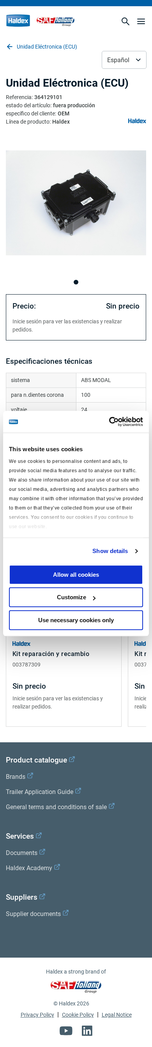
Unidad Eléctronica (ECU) (47, 47)
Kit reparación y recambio (50, 654)
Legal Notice (117, 1015)
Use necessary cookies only (76, 620)
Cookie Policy (78, 1015)
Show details (110, 551)
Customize (71, 597)
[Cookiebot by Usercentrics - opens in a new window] (109, 422)
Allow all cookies (76, 574)
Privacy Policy (37, 1015)
